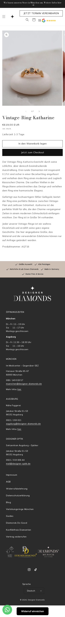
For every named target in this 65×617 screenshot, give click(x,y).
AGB (8, 481)
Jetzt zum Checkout (32, 152)
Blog (8, 502)
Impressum (11, 474)
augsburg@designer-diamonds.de (23, 423)
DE (39, 20)
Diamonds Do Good (16, 522)
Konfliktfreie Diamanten (18, 529)
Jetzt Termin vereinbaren (41, 13)
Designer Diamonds (36, 600)
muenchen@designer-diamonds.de (24, 383)
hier (19, 389)
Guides (9, 516)
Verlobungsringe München (20, 509)
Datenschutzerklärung (18, 495)
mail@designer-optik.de (18, 463)
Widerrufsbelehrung (17, 488)
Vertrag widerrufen (16, 536)
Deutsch (31, 591)
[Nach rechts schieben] (39, 111)
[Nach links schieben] (26, 111)
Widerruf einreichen (32, 611)
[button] (3, 16)
